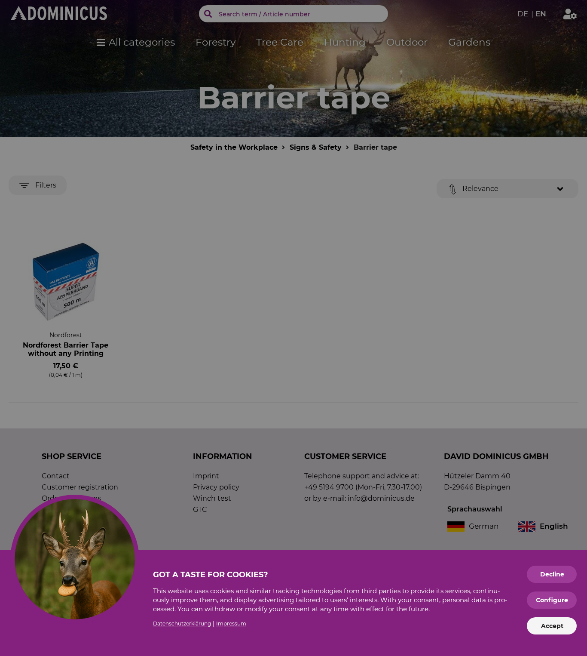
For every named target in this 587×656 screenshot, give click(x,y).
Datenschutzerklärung (182, 623)
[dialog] (293, 328)
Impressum (231, 623)
